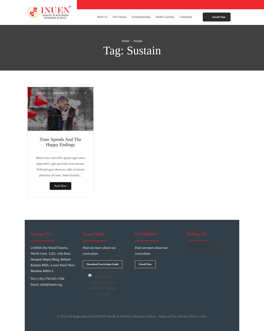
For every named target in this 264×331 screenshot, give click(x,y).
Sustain (138, 41)
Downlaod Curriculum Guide (102, 264)
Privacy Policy (188, 316)
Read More (60, 185)
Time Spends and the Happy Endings (60, 142)
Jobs (204, 316)
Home (125, 41)
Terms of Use (167, 316)
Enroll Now (219, 17)
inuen (40, 92)
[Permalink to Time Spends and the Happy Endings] (60, 129)
